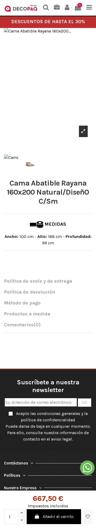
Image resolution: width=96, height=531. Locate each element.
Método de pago (22, 303)
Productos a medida (27, 314)
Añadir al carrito (58, 516)
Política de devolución (29, 292)
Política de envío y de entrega (38, 281)
